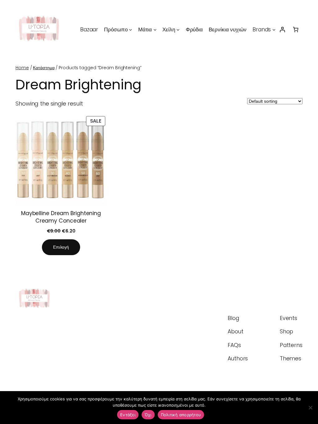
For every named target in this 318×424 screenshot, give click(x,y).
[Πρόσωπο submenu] (130, 29)
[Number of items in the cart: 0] (295, 29)
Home (22, 68)
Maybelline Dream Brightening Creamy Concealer (61, 217)
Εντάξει (127, 414)
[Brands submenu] (273, 29)
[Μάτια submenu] (155, 29)
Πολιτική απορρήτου (181, 414)
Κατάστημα (43, 68)
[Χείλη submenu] (177, 29)
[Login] (282, 29)
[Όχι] (310, 407)
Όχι (148, 414)
